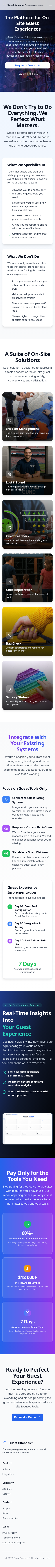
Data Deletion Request (13, 1542)
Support (6, 1508)
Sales (5, 1513)
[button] (27, 1129)
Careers (6, 1493)
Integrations (8, 1474)
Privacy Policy (9, 1532)
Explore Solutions (27, 73)
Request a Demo (25, 65)
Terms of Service (11, 1537)
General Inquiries (10, 1518)
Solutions (7, 1469)
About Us (7, 1489)
